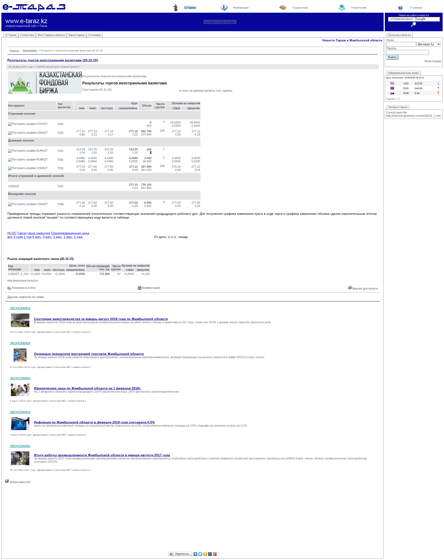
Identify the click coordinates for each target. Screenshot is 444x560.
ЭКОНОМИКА (29, 50)
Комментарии (150, 287)
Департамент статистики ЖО (54, 332)
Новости (14, 50)
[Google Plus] (215, 554)
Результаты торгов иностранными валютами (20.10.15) (52, 60)
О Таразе (10, 35)
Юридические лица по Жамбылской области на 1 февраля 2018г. (87, 388)
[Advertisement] (192, 518)
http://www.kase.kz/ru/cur (22, 280)
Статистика (27, 35)
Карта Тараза (76, 35)
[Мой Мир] (210, 554)
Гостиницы (94, 35)
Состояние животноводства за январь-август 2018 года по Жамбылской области (101, 319)
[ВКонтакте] (195, 554)
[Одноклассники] (205, 554)
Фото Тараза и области (51, 35)
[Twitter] (200, 554)
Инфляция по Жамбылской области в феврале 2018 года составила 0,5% (94, 422)
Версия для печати (365, 288)
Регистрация (433, 61)
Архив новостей (19, 482)
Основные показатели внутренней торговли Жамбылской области (89, 354)
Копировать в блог (23, 287)
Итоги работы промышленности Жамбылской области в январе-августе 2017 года (102, 455)
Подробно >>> (393, 99)
